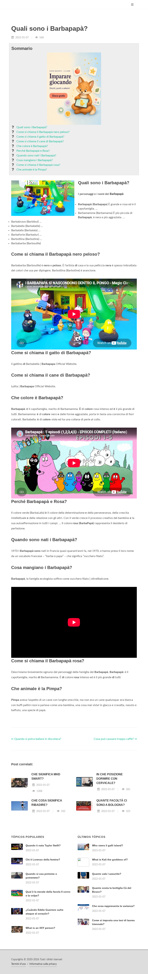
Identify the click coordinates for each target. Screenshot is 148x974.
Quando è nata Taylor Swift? (43, 845)
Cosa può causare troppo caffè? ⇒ (115, 739)
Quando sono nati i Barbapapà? (36, 155)
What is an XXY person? (40, 927)
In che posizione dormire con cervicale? (109, 779)
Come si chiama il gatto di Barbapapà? (40, 136)
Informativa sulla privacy (43, 964)
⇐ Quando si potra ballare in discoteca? (36, 739)
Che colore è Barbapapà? (32, 146)
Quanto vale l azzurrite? (106, 873)
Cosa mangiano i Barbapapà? (34, 160)
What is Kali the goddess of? (110, 859)
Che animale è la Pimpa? (31, 169)
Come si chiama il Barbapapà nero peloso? (42, 132)
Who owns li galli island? (107, 845)
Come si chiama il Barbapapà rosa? (38, 164)
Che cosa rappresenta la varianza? (113, 906)
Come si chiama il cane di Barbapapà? (40, 141)
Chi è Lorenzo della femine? (43, 859)
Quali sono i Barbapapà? (31, 127)
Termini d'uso (18, 964)
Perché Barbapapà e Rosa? (33, 150)
